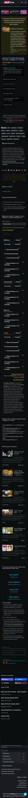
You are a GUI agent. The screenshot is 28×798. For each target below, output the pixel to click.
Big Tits (8, 130)
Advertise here (4, 11)
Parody (23, 136)
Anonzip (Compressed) (12, 253)
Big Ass (3, 130)
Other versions (5, 221)
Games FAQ (5, 716)
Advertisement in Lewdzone (11, 710)
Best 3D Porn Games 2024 (10, 704)
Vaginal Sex (9, 139)
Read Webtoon (22, 783)
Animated (20, 127)
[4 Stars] (8, 62)
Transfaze (17, 244)
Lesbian (13, 133)
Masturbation (4, 136)
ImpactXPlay (12, 68)
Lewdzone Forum (22, 780)
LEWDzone (13, 794)
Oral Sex (18, 136)
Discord (6, 679)
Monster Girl (12, 136)
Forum (19, 683)
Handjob (3, 133)
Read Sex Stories (22, 785)
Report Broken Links (18, 374)
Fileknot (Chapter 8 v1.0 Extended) (11, 263)
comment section (16, 118)
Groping (21, 130)
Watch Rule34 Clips (21, 787)
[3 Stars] (6, 62)
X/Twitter (6, 683)
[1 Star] (3, 62)
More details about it (18, 379)
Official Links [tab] (7, 234)
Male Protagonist (20, 133)
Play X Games (23, 11)
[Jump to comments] (25, 794)
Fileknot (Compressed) (12, 249)
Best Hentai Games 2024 (9, 698)
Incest (8, 133)
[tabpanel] (14, 304)
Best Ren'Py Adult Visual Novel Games (11, 769)
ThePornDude (15, 11)
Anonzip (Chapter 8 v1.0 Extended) (11, 269)
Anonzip (8, 244)
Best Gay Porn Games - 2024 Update (13, 692)
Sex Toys (3, 139)
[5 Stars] (10, 62)
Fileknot (18, 240)
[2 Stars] (5, 62)
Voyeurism (16, 139)
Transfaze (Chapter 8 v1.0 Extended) (11, 275)
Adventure (14, 127)
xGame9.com (24, 6)
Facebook (19, 679)
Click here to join (18, 121)
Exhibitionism (14, 130)
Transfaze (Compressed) (12, 257)
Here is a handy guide (7, 230)
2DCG (8, 127)
